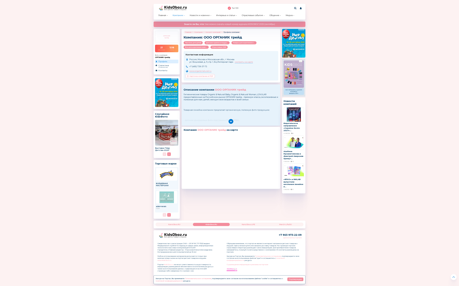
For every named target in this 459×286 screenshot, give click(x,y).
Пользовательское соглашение (268, 256)
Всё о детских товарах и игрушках (175, 9)
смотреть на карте (244, 62)
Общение (274, 15)
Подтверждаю (295, 279)
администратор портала (292, 238)
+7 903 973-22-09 (290, 234)
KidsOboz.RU (211, 224)
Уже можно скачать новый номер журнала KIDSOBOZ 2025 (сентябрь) (229, 24)
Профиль (162, 61)
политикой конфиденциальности (169, 281)
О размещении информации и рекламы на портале (247, 264)
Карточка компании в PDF (201, 76)
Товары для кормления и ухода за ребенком (245, 43)
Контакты (162, 70)
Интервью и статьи (225, 15)
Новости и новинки (200, 15)
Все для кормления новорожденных (197, 47)
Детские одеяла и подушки (217, 43)
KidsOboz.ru (169, 264)
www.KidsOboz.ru (164, 260)
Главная (162, 15)
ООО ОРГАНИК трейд (230, 89)
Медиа (289, 15)
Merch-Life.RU (285, 224)
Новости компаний (290, 102)
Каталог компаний (213, 32)
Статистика (163, 66)
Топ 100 (235, 8)
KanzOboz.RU (174, 224)
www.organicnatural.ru (200, 71)
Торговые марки (166, 163)
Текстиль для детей (193, 43)
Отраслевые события (252, 15)
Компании (178, 15)
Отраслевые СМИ (219, 47)
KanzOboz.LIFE (248, 224)
